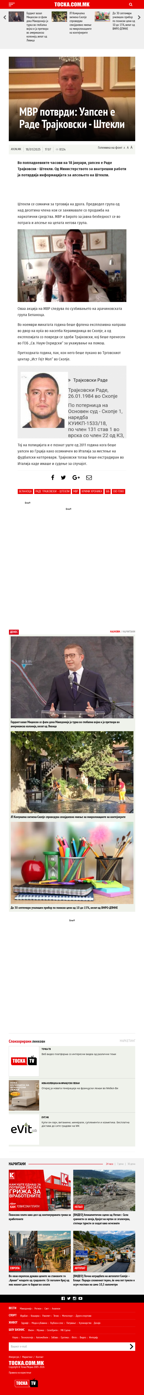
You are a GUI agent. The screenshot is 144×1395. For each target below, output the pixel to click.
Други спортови (83, 1315)
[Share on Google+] (76, 477)
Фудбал (24, 1315)
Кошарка (35, 1315)
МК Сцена (65, 1330)
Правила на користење (20, 1372)
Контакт (39, 1357)
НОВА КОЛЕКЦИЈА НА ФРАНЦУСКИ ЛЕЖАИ (61, 1083)
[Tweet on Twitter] (63, 477)
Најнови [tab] (115, 631)
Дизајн (97, 1323)
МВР (75, 491)
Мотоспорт (67, 1315)
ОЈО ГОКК (118, 491)
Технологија (27, 1337)
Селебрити (52, 1330)
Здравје (25, 1323)
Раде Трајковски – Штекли (52, 491)
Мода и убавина (39, 1323)
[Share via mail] (89, 477)
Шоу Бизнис (17, 1330)
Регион (37, 1308)
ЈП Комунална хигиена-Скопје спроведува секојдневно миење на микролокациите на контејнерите (80, 22)
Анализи (56, 1308)
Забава (54, 1337)
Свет (46, 1308)
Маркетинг (27, 1357)
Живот (13, 1322)
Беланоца (25, 491)
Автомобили (42, 1337)
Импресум (14, 1357)
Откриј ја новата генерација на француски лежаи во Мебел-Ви (80, 1088)
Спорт (13, 1315)
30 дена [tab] (131, 1164)
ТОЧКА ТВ (46, 1049)
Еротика (65, 1337)
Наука (15, 1337)
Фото (74, 1337)
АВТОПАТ (80, 1268)
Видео (83, 1337)
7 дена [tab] (120, 1164)
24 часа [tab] (109, 1164)
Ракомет (46, 1315)
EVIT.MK (45, 1117)
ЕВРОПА (15, 1268)
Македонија (25, 1308)
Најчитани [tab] (129, 631)
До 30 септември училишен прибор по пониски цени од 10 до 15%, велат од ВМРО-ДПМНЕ (124, 21)
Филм (31, 1330)
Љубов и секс (56, 1323)
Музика (40, 1330)
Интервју (93, 1337)
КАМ (12, 1207)
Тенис (56, 1315)
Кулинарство (85, 1323)
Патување (71, 1323)
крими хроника (92, 491)
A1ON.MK (16, 149)
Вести (12, 1308)
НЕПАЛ (79, 1207)
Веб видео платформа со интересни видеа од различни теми (79, 1054)
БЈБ (107, 491)
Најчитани (17, 1164)
